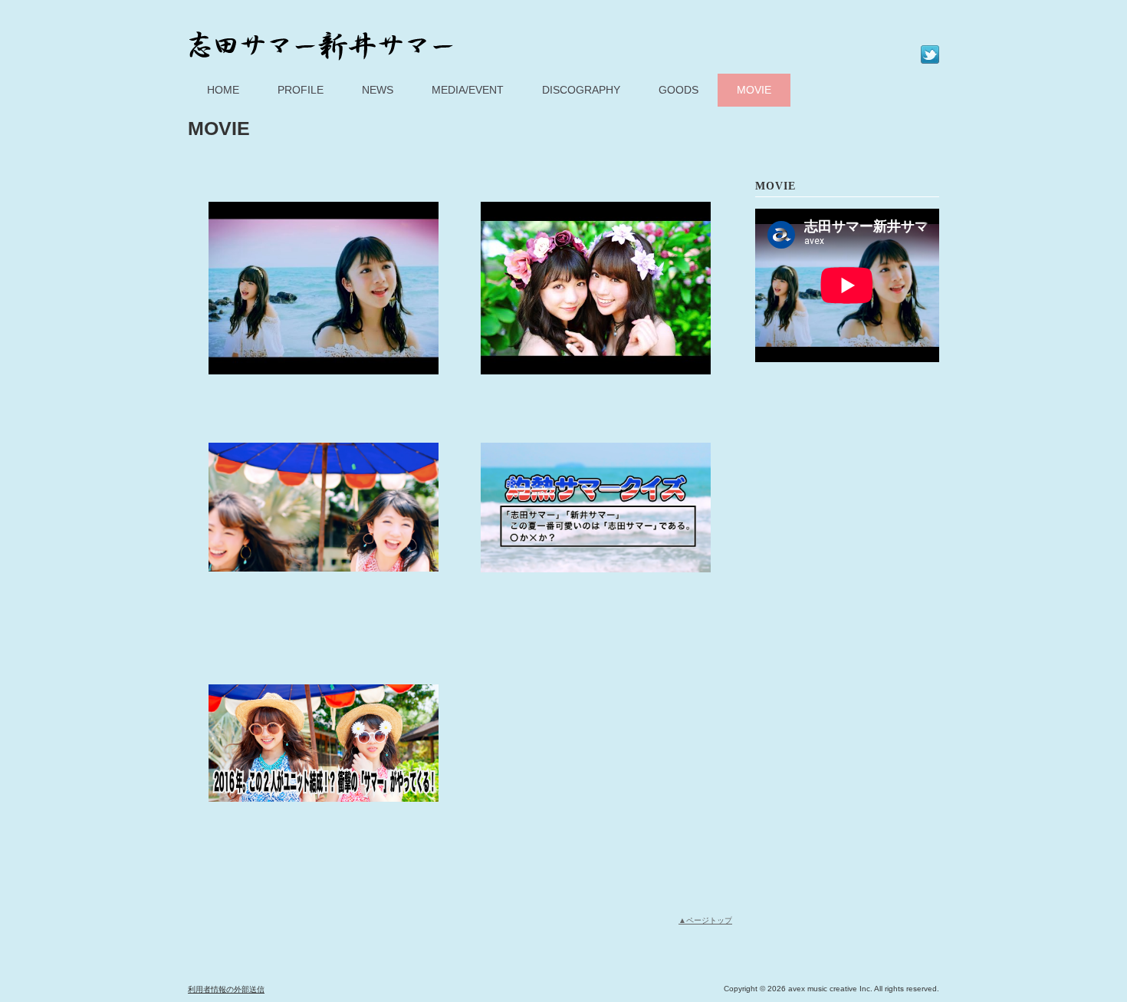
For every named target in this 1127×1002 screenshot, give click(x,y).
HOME (223, 90)
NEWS (377, 90)
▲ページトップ (705, 920)
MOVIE (754, 90)
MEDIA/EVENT (468, 90)
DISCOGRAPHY (581, 90)
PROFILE (301, 90)
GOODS (678, 90)
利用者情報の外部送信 (226, 989)
